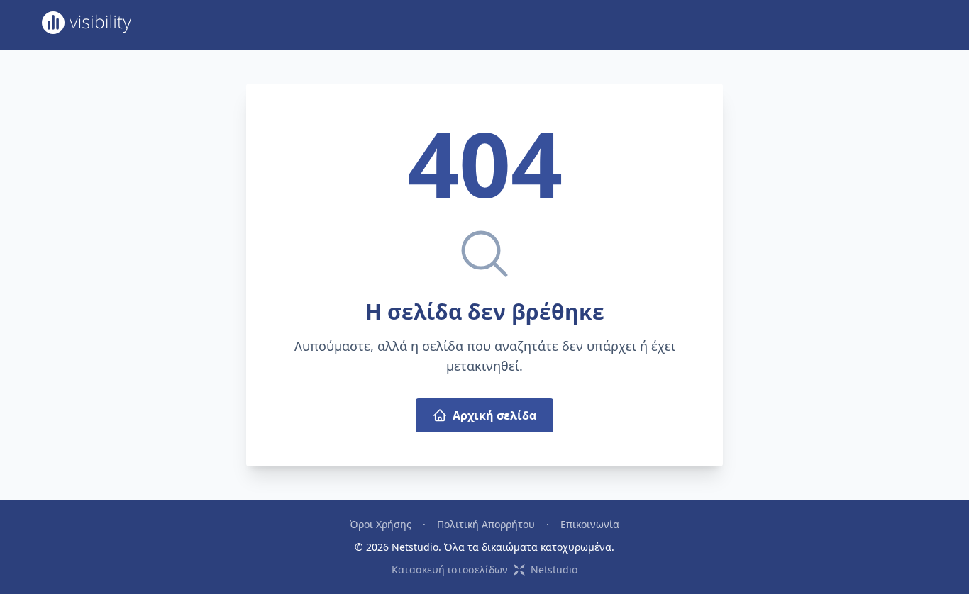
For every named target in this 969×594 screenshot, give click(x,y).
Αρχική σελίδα (494, 415)
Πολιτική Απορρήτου (486, 524)
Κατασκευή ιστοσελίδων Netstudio (484, 569)
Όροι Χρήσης (380, 524)
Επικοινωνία (589, 524)
